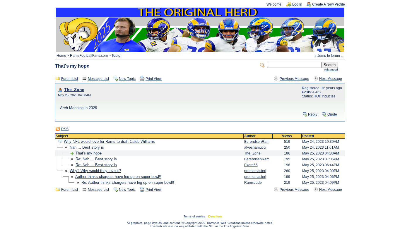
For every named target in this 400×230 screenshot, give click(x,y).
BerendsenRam (256, 142)
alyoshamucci (255, 147)
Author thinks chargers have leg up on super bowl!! (118, 176)
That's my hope (89, 153)
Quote (332, 114)
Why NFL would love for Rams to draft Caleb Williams (109, 141)
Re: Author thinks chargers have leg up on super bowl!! (127, 182)
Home (61, 56)
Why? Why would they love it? (95, 171)
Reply (312, 114)
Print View (154, 79)
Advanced (331, 69)
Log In (297, 4)
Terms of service (194, 216)
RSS (65, 129)
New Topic (127, 79)
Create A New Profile (328, 4)
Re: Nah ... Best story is (96, 159)
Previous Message (294, 79)
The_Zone (74, 89)
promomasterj (255, 171)
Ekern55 (251, 165)
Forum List (69, 79)
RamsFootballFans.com (89, 56)
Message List (98, 79)
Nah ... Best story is (87, 147)
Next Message (330, 79)
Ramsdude (253, 183)
